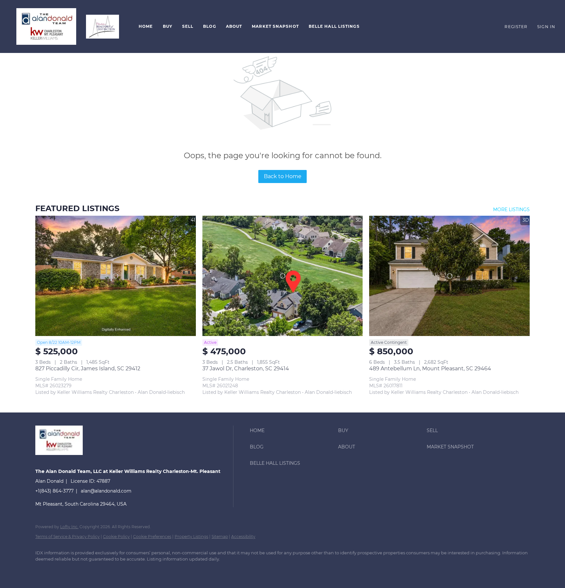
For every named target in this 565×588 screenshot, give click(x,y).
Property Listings (191, 536)
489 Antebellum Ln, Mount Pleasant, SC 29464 (430, 368)
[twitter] (81, 570)
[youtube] (119, 570)
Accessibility (243, 536)
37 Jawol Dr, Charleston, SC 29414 (245, 368)
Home (146, 26)
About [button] (234, 26)
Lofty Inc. (69, 526)
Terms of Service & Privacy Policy (67, 536)
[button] (46, 26)
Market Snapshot (275, 26)
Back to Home (282, 176)
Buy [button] (167, 26)
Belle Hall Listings (334, 26)
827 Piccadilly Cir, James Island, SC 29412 (87, 368)
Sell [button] (187, 26)
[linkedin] (62, 570)
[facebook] (43, 570)
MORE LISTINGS (511, 209)
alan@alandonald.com (106, 491)
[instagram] (100, 570)
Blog (209, 26)
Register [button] (516, 26)
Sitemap (220, 536)
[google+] (138, 570)
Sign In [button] (546, 26)
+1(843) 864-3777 (54, 491)
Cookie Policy (116, 536)
